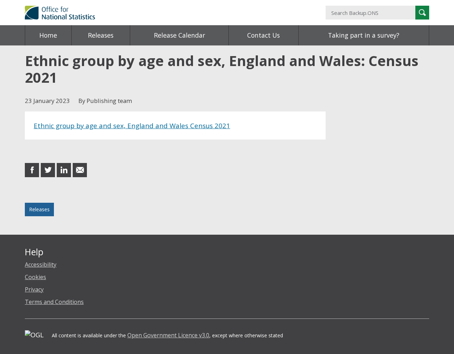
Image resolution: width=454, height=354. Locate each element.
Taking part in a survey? (363, 35)
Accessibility (40, 264)
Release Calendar (179, 35)
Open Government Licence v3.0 (168, 335)
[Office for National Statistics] (158, 13)
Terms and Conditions (54, 302)
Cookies (35, 277)
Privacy (34, 289)
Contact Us (263, 35)
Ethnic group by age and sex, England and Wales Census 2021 (132, 125)
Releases (101, 35)
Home (48, 35)
